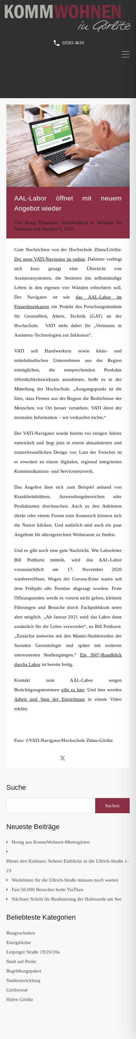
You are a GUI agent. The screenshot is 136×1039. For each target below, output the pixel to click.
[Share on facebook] (51, 758)
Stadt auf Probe (21, 961)
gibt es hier (72, 689)
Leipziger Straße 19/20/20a (33, 951)
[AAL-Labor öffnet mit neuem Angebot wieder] (68, 146)
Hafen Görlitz (19, 999)
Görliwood (17, 989)
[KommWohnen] (68, 29)
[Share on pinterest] (85, 758)
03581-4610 (73, 43)
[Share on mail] (74, 758)
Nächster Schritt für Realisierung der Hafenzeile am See (66, 899)
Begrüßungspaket (23, 970)
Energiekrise (18, 942)
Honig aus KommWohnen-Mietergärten (51, 842)
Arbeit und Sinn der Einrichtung (49, 699)
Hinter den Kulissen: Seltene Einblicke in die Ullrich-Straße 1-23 (67, 865)
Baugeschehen (20, 932)
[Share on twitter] (62, 758)
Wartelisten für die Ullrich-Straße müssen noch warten (65, 880)
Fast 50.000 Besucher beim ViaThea (47, 889)
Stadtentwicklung (23, 980)
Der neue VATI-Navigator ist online (49, 259)
